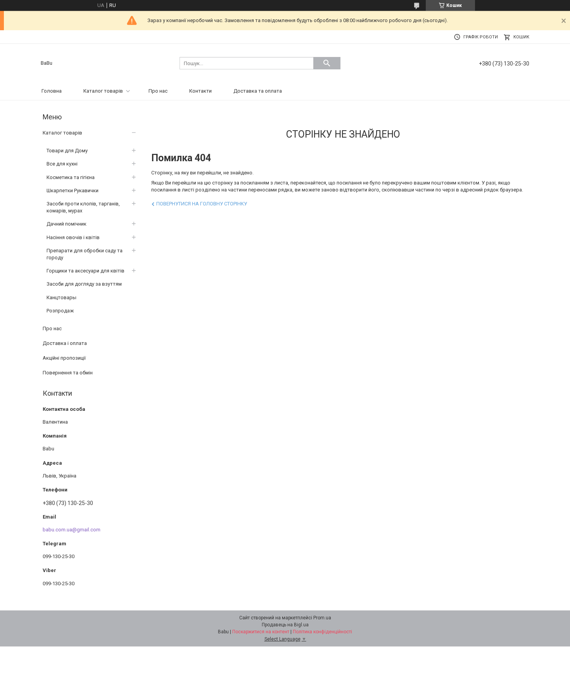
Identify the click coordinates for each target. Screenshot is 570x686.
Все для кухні (62, 164)
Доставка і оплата (65, 343)
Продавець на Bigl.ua (285, 624)
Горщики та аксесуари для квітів (85, 271)
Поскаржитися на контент (260, 631)
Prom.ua (322, 618)
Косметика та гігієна (71, 177)
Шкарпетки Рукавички (72, 190)
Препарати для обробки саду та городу (85, 254)
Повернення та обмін (68, 373)
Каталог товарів (103, 91)
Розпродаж (60, 311)
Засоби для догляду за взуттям (84, 284)
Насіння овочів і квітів (73, 237)
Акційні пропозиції (64, 358)
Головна (51, 91)
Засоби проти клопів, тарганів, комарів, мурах (83, 207)
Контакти (200, 91)
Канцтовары (61, 297)
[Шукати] (326, 63)
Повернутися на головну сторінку (201, 204)
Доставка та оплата (257, 91)
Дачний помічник (66, 224)
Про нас (158, 91)
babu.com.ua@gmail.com (71, 530)
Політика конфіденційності (322, 631)
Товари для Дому (67, 150)
